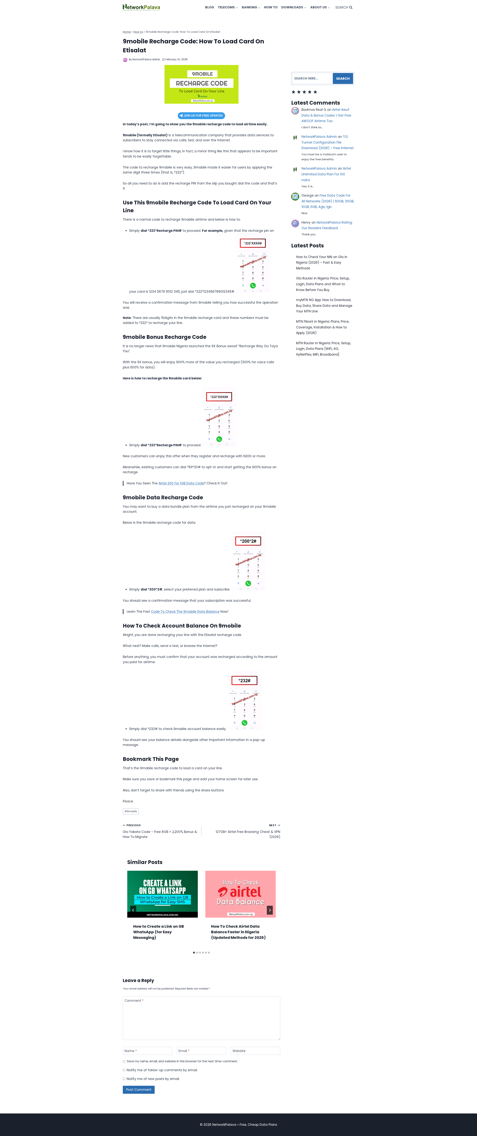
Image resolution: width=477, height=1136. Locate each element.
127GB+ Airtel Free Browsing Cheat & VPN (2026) (248, 831)
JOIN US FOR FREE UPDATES (203, 115)
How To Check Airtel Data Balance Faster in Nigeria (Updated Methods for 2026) (238, 932)
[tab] (194, 953)
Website (239, 1051)
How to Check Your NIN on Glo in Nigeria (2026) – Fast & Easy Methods (321, 262)
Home (127, 32)
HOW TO (271, 7)
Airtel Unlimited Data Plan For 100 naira (326, 174)
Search (343, 78)
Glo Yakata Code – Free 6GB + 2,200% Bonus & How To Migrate (160, 831)
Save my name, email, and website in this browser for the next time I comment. (182, 1061)
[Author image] (125, 59)
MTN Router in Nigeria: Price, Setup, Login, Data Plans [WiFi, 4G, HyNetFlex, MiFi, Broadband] (323, 349)
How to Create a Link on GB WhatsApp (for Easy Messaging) (158, 932)
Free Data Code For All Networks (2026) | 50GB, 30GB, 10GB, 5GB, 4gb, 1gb (327, 201)
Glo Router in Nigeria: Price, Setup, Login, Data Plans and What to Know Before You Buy (323, 284)
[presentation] (162, 894)
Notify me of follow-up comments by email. (162, 1070)
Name (130, 1051)
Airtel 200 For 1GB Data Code (181, 483)
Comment (133, 1000)
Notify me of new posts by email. (153, 1079)
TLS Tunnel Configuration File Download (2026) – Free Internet (327, 142)
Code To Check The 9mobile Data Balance (185, 611)
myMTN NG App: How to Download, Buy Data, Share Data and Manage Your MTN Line (324, 306)
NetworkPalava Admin (146, 59)
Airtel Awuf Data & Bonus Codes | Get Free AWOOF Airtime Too (326, 115)
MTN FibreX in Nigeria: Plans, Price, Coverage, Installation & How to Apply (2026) (322, 327)
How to (138, 32)
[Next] (270, 910)
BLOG (209, 7)
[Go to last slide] (133, 910)
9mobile (130, 811)
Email (184, 1051)
